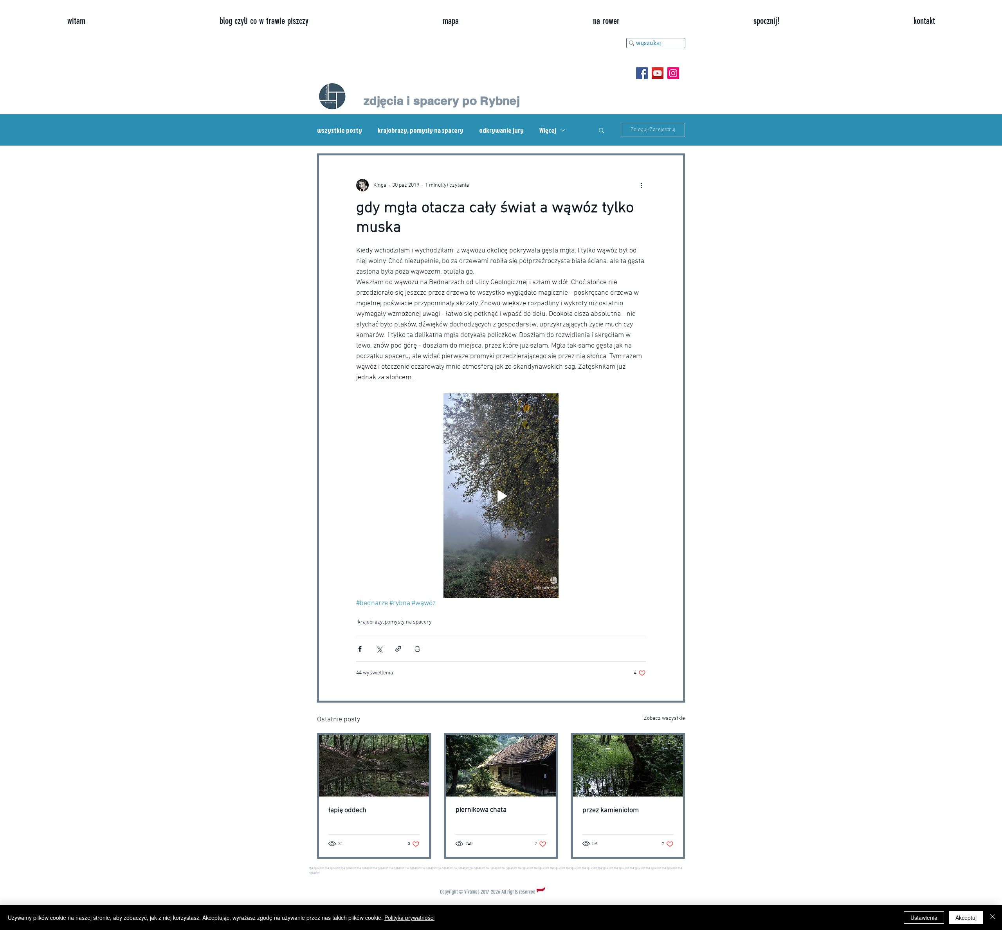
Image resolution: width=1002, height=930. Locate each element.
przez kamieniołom (610, 810)
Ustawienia (923, 917)
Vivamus (471, 892)
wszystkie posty (339, 130)
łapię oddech (347, 810)
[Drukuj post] (417, 648)
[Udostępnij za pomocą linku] (398, 648)
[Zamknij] (992, 917)
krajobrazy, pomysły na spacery (420, 130)
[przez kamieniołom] (628, 766)
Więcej (547, 130)
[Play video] (501, 495)
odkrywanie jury (501, 130)
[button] (601, 130)
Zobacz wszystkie (664, 718)
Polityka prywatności (409, 917)
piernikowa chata (481, 810)
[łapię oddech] (374, 766)
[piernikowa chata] (501, 766)
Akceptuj (966, 917)
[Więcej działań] (641, 185)
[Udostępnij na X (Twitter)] (379, 648)
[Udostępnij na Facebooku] (360, 648)
